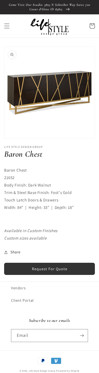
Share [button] (15, 251)
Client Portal (22, 300)
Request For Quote (49, 268)
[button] (7, 26)
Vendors (18, 287)
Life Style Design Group (42, 370)
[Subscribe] (82, 335)
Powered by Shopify (67, 370)
